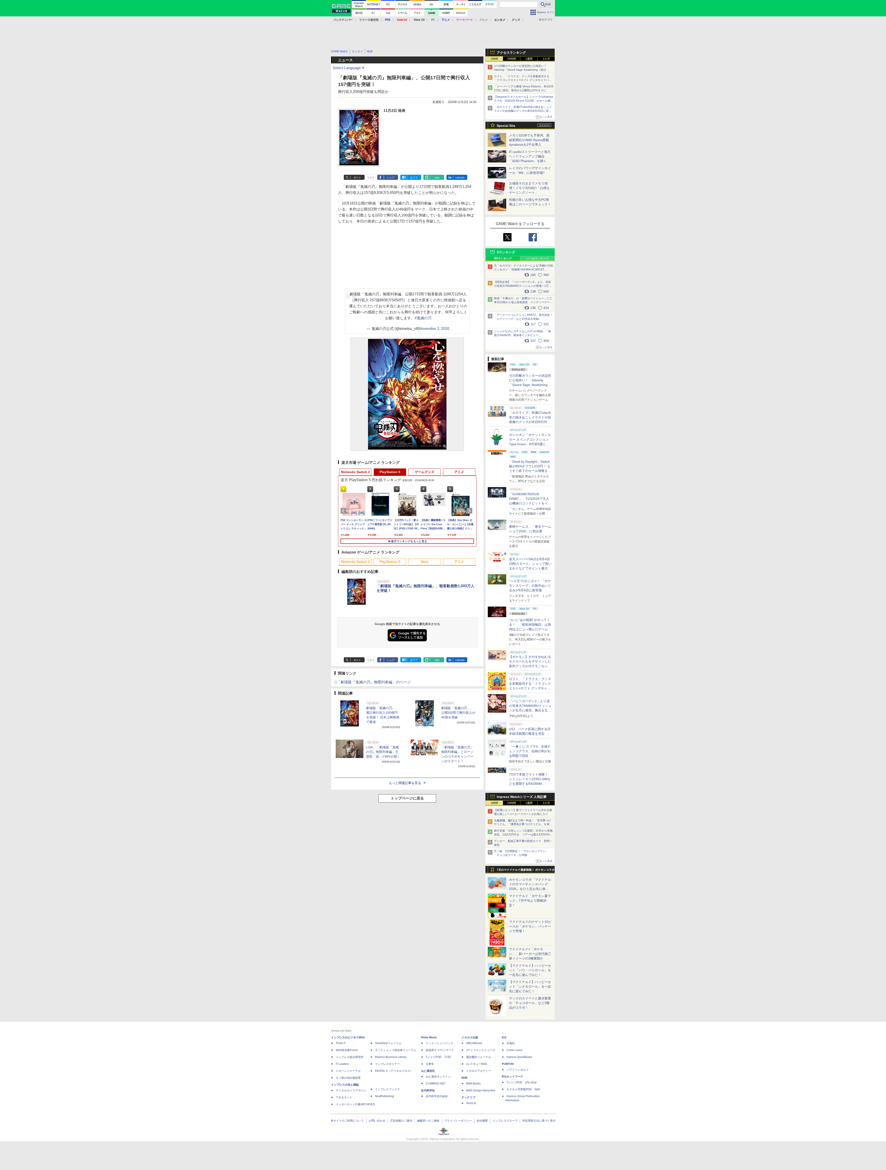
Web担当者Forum (347, 1050)
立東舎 (430, 1064)
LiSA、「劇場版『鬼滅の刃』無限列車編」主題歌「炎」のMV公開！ (383, 751)
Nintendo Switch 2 (355, 472)
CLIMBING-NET (436, 1083)
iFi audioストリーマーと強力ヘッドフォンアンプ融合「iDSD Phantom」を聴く (530, 156)
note (436, 177)
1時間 (494, 58)
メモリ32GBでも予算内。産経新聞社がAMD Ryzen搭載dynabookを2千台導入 (529, 139)
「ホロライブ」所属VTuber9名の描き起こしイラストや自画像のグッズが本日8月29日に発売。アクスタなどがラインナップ (523, 110)
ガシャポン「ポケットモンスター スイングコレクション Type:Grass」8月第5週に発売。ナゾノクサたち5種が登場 (530, 444)
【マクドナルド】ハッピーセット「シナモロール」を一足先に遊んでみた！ (530, 986)
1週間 (529, 58)
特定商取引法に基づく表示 (539, 1120)
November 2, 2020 (434, 329)
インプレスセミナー (387, 1064)
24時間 (511, 58)
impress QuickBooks (519, 1057)
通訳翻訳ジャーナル (478, 1057)
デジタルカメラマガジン (351, 1090)
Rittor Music (429, 1037)
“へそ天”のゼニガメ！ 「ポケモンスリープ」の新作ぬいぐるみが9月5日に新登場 (530, 585)
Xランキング (506, 252)
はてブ (414, 177)
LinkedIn (460, 177)
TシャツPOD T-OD (438, 1057)
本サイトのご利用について (347, 1120)
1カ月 (546, 58)
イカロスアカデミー (478, 1070)
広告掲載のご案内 (401, 1120)
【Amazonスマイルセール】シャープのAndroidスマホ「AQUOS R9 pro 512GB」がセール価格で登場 (523, 100)
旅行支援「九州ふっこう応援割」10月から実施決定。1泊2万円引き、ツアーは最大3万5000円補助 (523, 834)
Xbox (425, 561)
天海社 (510, 1043)
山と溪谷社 (428, 1070)
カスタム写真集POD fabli (523, 1089)
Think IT (341, 1043)
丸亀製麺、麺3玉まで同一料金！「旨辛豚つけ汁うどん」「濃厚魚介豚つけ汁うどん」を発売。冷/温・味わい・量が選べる (522, 824)
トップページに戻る (407, 798)
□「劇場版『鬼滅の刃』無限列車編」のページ (373, 682)
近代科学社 (428, 1090)
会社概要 (482, 1120)
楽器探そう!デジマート (440, 1050)
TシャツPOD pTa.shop (521, 1082)
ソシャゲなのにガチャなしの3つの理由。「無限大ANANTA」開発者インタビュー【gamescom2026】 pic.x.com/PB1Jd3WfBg (522, 335)
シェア (391, 177)
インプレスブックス (387, 1089)
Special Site (506, 125)
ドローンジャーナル (348, 1070)
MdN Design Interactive (480, 1090)
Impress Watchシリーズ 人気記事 (522, 797)
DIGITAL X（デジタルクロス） (394, 1070)
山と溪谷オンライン (438, 1076)
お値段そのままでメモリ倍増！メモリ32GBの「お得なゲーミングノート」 (529, 187)
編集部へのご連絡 (428, 1120)
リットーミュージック (439, 1043)
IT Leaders (342, 1064)
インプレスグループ (505, 1120)
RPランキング (503, 258)
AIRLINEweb (474, 1043)
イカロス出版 (469, 1037)
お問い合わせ (377, 1120)
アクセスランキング (511, 52)
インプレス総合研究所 (349, 1057)
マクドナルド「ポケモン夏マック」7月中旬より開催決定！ (530, 900)
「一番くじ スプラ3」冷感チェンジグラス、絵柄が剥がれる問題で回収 (530, 751)
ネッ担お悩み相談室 (348, 1077)
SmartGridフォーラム (388, 1043)
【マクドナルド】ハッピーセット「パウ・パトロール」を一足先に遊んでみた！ (530, 970)
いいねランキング (538, 258)
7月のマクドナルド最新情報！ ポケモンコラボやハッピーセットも (525, 871)
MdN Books (473, 1083)
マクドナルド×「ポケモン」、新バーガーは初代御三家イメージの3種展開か (530, 953)
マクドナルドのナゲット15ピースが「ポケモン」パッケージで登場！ (530, 926)
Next (470, 511)
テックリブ (468, 1097)
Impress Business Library (391, 1057)
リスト (370, 177)
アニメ (459, 472)
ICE (504, 1037)
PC (433, 19)
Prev (344, 511)
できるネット (344, 1097)
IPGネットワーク (512, 1076)
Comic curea (514, 1050)
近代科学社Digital (437, 1096)
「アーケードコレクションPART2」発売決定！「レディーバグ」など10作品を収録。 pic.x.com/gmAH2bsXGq (523, 318)
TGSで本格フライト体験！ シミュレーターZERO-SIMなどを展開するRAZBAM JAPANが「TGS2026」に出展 (530, 784)
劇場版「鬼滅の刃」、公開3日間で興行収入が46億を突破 (458, 712)
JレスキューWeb (476, 1064)
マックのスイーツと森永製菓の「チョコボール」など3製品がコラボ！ (530, 1002)
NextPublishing (384, 1096)
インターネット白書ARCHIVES (355, 1104)
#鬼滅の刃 (423, 318)
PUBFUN (508, 1064)
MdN (464, 1077)
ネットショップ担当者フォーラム (395, 1050)
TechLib (471, 1103)
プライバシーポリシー (458, 1120)
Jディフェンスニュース (480, 1050)
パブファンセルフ (517, 1069)
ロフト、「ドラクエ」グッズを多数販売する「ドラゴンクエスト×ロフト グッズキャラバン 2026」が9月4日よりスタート (523, 80)
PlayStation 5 (390, 472)
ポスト (357, 177)
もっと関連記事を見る (405, 783)
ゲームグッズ (424, 472)
